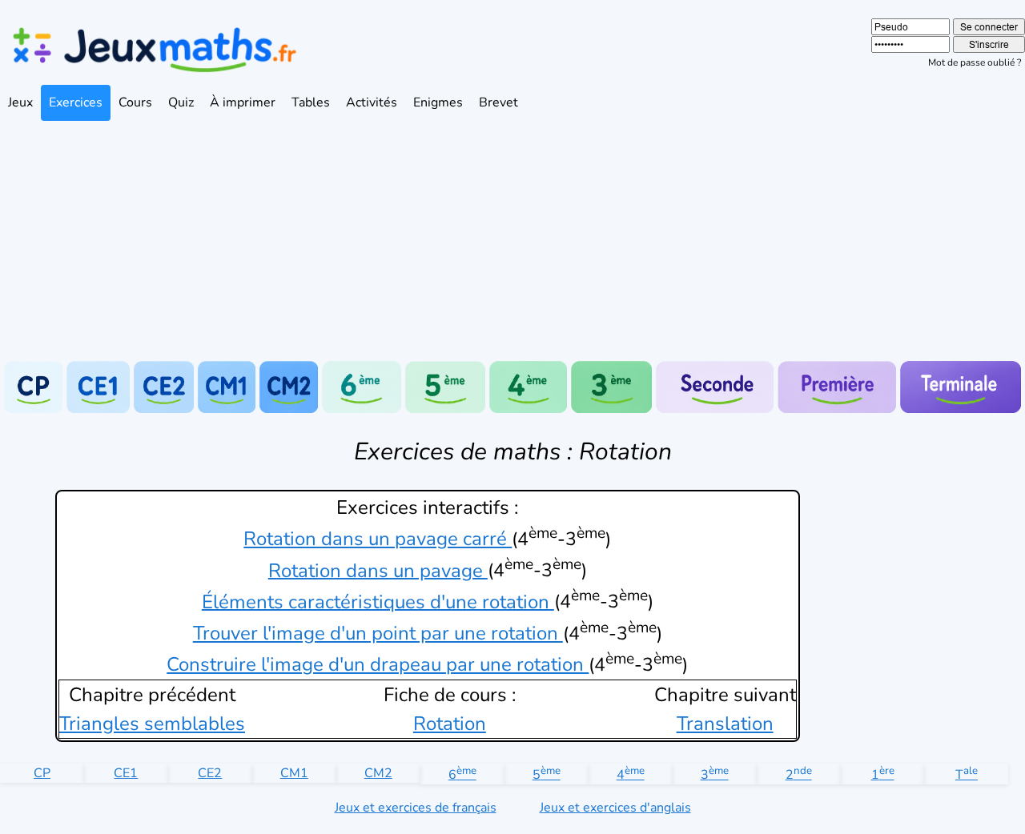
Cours (135, 102)
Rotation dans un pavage (378, 570)
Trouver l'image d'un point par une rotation (378, 633)
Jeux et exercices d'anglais (615, 807)
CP (42, 773)
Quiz (181, 102)
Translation (725, 723)
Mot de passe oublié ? (974, 62)
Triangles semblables (152, 723)
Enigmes (438, 102)
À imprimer (242, 102)
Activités (371, 102)
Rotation (449, 723)
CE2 (210, 773)
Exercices (75, 102)
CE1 (126, 773)
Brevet (498, 102)
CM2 (378, 773)
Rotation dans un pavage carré (377, 538)
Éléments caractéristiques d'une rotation (378, 601)
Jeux (20, 102)
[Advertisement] (512, 241)
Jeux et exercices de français (415, 807)
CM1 (294, 773)
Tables (310, 102)
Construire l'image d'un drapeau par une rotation (378, 664)
